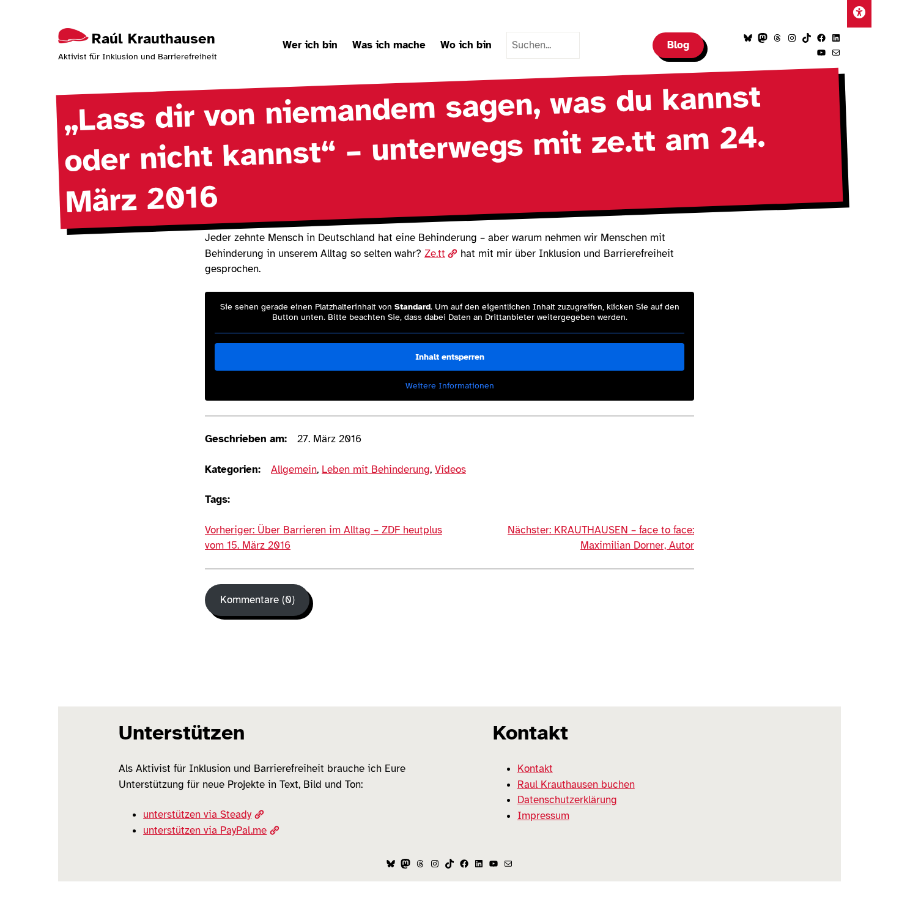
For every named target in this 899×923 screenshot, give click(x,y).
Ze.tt (434, 253)
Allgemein (294, 469)
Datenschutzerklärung (567, 799)
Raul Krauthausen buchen (576, 784)
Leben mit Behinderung (376, 469)
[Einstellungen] (859, 14)
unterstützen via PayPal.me (205, 830)
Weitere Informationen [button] (449, 385)
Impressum (543, 815)
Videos (450, 469)
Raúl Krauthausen (153, 38)
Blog (678, 45)
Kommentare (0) (257, 599)
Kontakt (535, 768)
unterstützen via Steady (197, 814)
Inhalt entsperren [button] (449, 357)
